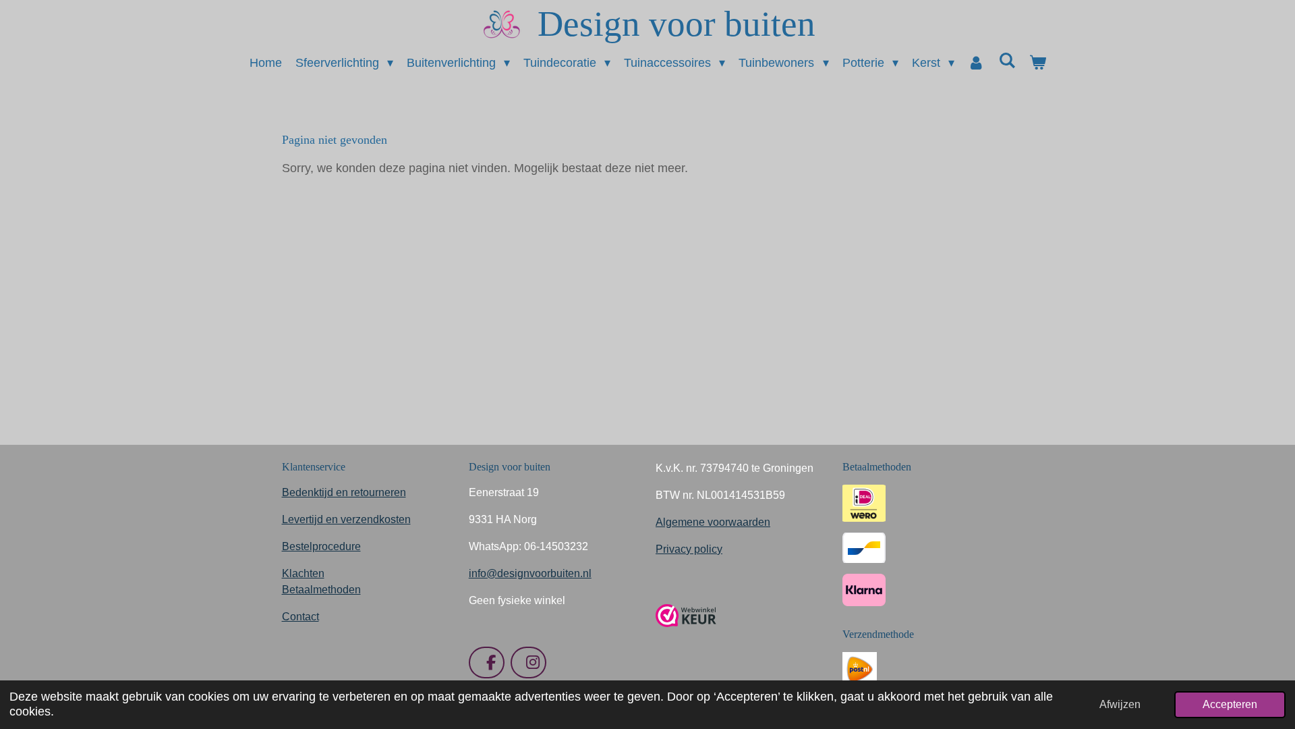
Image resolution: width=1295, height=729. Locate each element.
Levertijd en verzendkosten (346, 519)
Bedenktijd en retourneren (344, 492)
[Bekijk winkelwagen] (1037, 63)
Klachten (303, 573)
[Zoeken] (1006, 61)
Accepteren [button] (1230, 704)
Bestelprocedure (321, 546)
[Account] (976, 63)
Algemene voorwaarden (713, 522)
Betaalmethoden (321, 589)
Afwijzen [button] (1120, 704)
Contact (300, 616)
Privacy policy (689, 549)
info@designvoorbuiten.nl (530, 573)
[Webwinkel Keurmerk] (686, 632)
